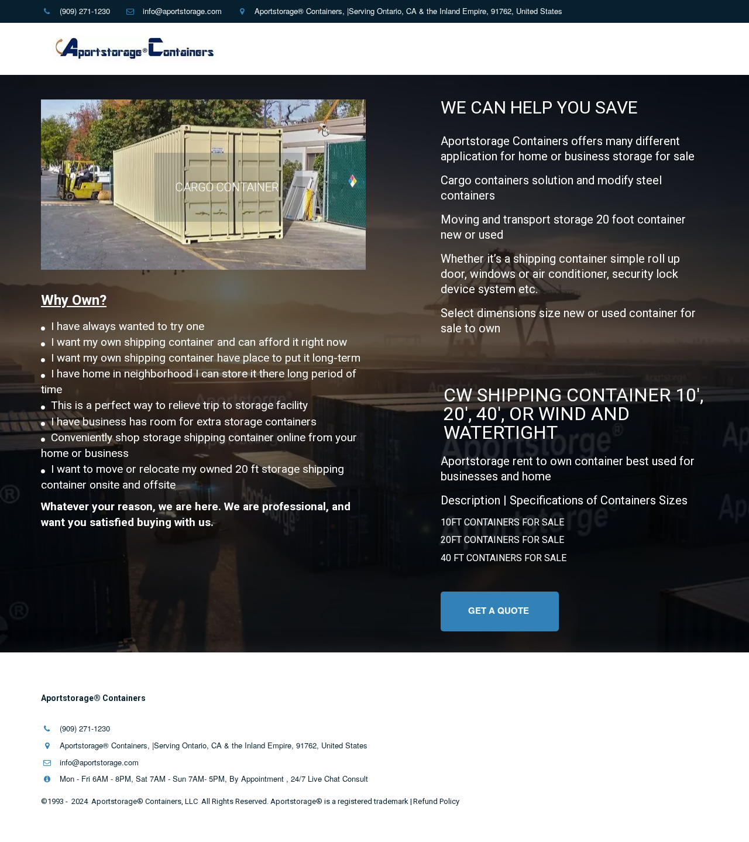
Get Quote (381, 49)
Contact (270, 49)
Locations (547, 49)
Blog (663, 49)
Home (169, 49)
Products (214, 49)
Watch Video (614, 49)
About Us (319, 49)
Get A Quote (499, 610)
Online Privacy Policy (465, 49)
